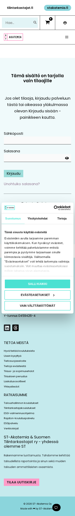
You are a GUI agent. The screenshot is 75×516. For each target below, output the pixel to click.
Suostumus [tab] (13, 218)
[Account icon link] (65, 23)
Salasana (12, 151)
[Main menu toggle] (66, 37)
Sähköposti (13, 133)
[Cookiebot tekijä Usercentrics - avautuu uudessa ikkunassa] (54, 207)
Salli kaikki (37, 284)
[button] (20, 8)
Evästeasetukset (35, 295)
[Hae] (35, 23)
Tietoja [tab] (62, 218)
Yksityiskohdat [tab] (38, 218)
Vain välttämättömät (37, 305)
